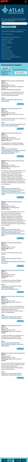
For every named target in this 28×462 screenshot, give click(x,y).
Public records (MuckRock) (9, 149)
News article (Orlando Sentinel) (10, 188)
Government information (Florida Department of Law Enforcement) (11, 317)
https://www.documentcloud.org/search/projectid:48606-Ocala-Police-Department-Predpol (13, 152)
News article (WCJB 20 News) (10, 289)
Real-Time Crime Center (9, 54)
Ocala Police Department (14, 108)
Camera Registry (7, 41)
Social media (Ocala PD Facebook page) (13, 124)
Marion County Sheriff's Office (15, 80)
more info (20, 103)
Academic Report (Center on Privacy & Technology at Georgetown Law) (12, 190)
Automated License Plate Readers (11, 37)
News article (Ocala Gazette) (9, 125)
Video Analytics (7, 58)
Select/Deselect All (8, 34)
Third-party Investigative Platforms (11, 56)
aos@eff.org (4, 74)
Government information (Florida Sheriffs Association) (11, 286)
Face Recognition (7, 47)
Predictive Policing (7, 53)
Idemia (8, 168)
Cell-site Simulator (7, 43)
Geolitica (8, 140)
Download (5, 67)
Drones (5, 45)
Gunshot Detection (8, 51)
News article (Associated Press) (10, 342)
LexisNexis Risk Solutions (13, 89)
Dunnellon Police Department (15, 353)
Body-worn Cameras (8, 39)
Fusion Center (6, 49)
